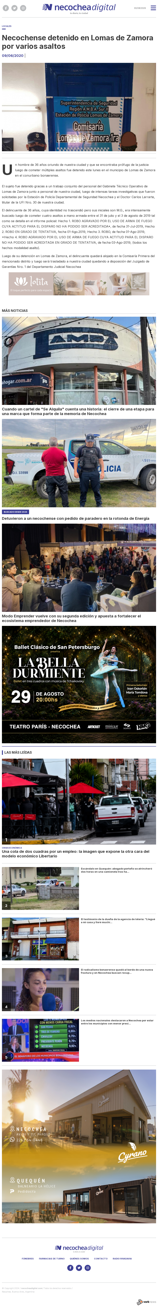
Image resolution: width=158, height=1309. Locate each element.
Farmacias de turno (52, 1258)
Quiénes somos (79, 1258)
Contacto (101, 1258)
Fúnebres (28, 1258)
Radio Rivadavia (122, 1258)
